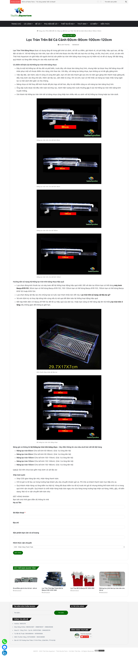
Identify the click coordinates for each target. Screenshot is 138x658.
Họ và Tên (17, 503)
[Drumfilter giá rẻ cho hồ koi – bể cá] (26, 579)
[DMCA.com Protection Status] (99, 651)
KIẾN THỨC (105, 24)
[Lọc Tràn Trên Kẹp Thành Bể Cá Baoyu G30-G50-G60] (55, 579)
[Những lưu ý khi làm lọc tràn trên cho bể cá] (112, 579)
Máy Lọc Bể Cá (62, 31)
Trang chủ (41, 31)
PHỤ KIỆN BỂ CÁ (50, 24)
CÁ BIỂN (93, 24)
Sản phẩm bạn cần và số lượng (26, 533)
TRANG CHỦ (16, 24)
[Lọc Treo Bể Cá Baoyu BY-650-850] (83, 579)
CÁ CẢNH (27, 24)
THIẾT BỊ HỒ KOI (67, 24)
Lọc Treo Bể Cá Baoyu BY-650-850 (82, 588)
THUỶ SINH (81, 24)
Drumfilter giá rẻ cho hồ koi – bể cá (25, 588)
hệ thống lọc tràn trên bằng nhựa (44, 447)
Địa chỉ (16, 523)
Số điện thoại (19, 513)
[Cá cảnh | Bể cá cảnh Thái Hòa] (21, 12)
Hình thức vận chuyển (22, 543)
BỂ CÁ (37, 24)
